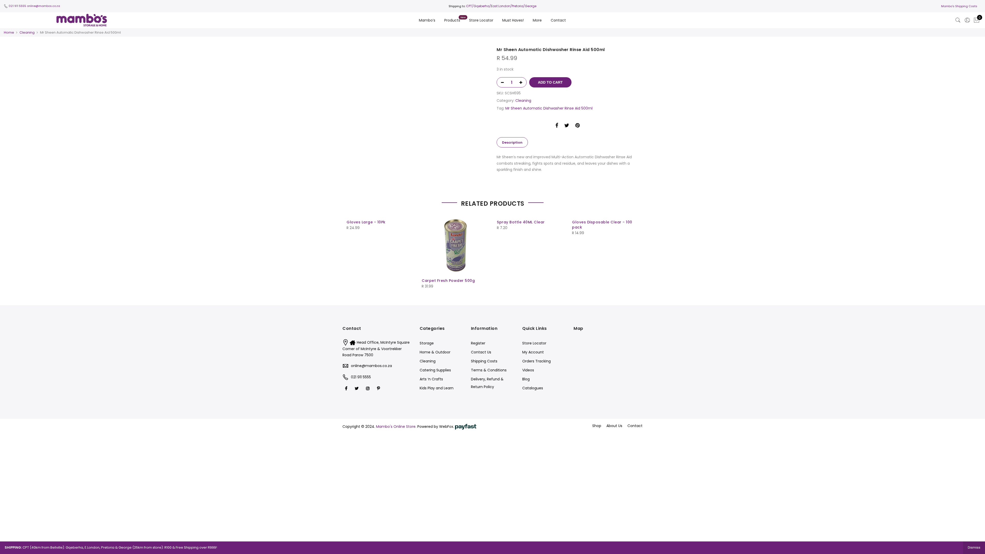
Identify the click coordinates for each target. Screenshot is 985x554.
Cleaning (27, 32)
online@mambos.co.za (43, 6)
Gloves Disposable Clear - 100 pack (602, 225)
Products (452, 20)
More (537, 20)
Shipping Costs (484, 361)
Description (512, 142)
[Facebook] (347, 388)
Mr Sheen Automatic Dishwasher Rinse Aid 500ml (549, 108)
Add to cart (550, 82)
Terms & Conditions (489, 370)
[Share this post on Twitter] (566, 126)
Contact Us (481, 352)
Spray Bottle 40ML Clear (521, 222)
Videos (528, 370)
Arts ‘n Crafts (431, 379)
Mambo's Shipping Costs (959, 6)
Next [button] (634, 251)
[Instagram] (368, 388)
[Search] (958, 20)
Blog (526, 379)
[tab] (512, 142)
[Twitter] (357, 388)
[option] (417, 50)
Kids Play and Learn (437, 388)
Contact (558, 20)
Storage (427, 343)
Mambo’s (427, 20)
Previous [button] (351, 251)
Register (478, 343)
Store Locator (481, 20)
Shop (596, 425)
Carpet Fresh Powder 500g (448, 280)
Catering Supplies (435, 370)
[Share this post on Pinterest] (577, 126)
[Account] (967, 20)
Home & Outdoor (435, 352)
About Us (614, 425)
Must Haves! (513, 20)
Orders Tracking (536, 361)
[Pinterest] (379, 388)
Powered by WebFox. (436, 426)
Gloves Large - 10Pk (366, 222)
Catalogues (532, 388)
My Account (533, 352)
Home (9, 32)
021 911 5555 (17, 6)
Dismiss (974, 547)
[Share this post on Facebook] (556, 126)
